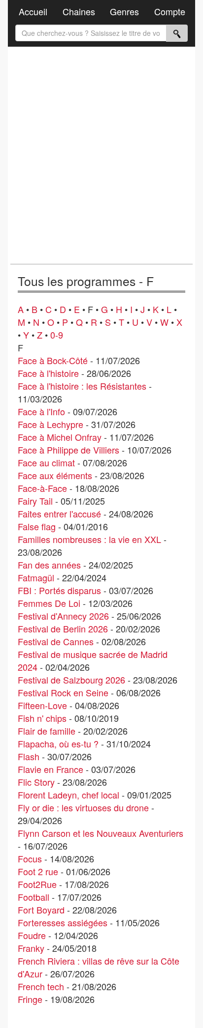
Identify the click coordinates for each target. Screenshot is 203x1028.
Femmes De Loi (49, 603)
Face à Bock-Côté (53, 360)
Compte (169, 11)
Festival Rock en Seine (63, 692)
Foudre (32, 935)
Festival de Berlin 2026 (63, 628)
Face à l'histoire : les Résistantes (82, 385)
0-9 (56, 334)
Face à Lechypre (50, 424)
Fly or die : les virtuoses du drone (83, 807)
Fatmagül (36, 577)
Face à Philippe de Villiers (68, 449)
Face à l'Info (41, 411)
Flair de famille (46, 730)
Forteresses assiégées (62, 922)
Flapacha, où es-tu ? (58, 743)
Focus (30, 858)
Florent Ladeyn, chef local (68, 794)
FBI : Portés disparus (59, 590)
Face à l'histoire (48, 373)
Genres (124, 11)
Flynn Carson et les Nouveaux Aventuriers (100, 833)
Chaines (79, 11)
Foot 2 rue (38, 871)
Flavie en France (50, 769)
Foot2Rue (37, 884)
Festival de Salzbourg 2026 (71, 679)
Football (33, 896)
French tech (41, 986)
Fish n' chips (42, 718)
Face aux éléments (55, 475)
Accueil (33, 11)
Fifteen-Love (42, 705)
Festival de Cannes (56, 641)
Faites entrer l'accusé (59, 513)
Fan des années (49, 564)
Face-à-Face (42, 488)
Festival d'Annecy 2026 (63, 615)
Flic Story (36, 781)
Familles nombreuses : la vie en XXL (89, 539)
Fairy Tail (35, 500)
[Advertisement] (101, 155)
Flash (28, 756)
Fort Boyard (41, 909)
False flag (37, 526)
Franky (31, 948)
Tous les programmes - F (86, 280)
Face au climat (46, 462)
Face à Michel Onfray (60, 436)
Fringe (30, 999)
